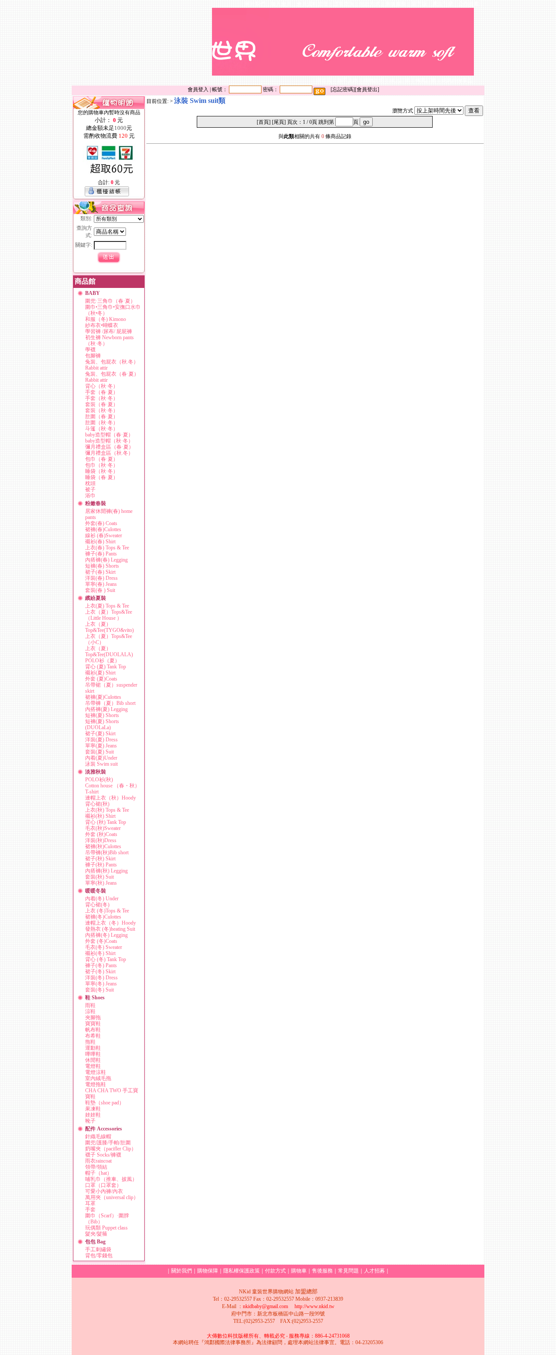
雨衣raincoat (98, 1161)
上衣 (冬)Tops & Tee (107, 911)
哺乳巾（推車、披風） (111, 1179)
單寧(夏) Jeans (101, 746)
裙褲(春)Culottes (103, 529)
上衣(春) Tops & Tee (107, 548)
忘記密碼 (342, 89)
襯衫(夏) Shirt (100, 673)
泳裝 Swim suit (101, 764)
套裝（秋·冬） (101, 410)
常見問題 (348, 1271)
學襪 (90, 350)
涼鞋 (90, 1011)
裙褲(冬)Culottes (103, 917)
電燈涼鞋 (95, 1072)
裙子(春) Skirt (100, 572)
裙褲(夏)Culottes (103, 697)
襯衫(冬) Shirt (100, 953)
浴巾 (90, 495)
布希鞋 (93, 1036)
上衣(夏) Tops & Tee (107, 606)
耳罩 (90, 1203)
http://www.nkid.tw (314, 1306)
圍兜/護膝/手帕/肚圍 (108, 1143)
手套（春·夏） (101, 392)
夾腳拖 (93, 1018)
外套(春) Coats (101, 523)
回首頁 (324, 80)
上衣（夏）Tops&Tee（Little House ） (108, 615)
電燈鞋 (93, 1066)
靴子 (90, 1121)
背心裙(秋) (97, 804)
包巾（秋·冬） (101, 465)
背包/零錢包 (99, 1256)
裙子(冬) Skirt (100, 971)
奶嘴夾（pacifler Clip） (110, 1149)
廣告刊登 (442, 4)
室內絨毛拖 (98, 1078)
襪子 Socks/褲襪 (103, 1155)
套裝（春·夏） (101, 404)
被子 (90, 489)
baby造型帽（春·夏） (109, 435)
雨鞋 (90, 1005)
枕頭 (90, 483)
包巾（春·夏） (101, 459)
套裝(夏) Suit (99, 752)
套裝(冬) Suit (99, 990)
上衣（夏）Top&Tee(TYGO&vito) (109, 627)
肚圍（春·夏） (101, 416)
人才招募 (374, 1271)
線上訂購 (399, 80)
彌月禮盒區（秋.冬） (109, 453)
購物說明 (373, 80)
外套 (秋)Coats (101, 834)
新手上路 (347, 80)
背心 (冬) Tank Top (105, 959)
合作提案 (468, 4)
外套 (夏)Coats (101, 679)
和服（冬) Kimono (105, 319)
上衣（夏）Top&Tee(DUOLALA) (109, 651)
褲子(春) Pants (101, 554)
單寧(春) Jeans (101, 584)
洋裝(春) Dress (101, 578)
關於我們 (255, 4)
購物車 (299, 1271)
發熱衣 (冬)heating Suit (110, 929)
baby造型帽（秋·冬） (109, 441)
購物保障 (207, 1271)
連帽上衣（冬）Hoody (110, 923)
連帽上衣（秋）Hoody (110, 798)
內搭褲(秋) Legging (106, 871)
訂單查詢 (343, 4)
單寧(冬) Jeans (101, 984)
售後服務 (395, 4)
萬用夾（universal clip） (112, 1197)
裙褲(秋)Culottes (103, 846)
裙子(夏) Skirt (100, 733)
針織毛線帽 (98, 1137)
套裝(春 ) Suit (100, 590)
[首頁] (264, 122)
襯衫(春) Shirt (100, 542)
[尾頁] (279, 122)
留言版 (419, 4)
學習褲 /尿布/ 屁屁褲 (108, 331)
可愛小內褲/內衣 (104, 1191)
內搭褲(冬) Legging (106, 935)
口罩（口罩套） (103, 1185)
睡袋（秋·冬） (101, 471)
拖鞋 (90, 1042)
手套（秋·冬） (101, 398)
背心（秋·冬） (101, 386)
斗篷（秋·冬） (101, 429)
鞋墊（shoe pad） (104, 1103)
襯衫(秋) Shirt (100, 816)
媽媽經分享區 (457, 80)
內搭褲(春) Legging (106, 560)
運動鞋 (93, 1048)
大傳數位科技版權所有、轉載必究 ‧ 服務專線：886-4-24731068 (278, 1336)
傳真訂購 (425, 80)
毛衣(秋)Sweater (103, 828)
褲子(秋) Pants (101, 865)
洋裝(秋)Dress (100, 840)
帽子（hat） (98, 1173)
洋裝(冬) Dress (101, 978)
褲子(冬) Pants (101, 965)
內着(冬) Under (102, 899)
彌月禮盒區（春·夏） (109, 447)
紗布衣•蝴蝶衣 (101, 325)
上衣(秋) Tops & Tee (107, 810)
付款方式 (369, 4)
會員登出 (367, 89)
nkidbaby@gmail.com (265, 1306)
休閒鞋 (93, 1060)
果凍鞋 (93, 1109)
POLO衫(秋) (99, 780)
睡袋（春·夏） (101, 477)
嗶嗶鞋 (93, 1054)
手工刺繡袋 (98, 1249)
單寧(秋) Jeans (101, 883)
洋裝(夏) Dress (101, 740)
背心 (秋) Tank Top (105, 822)
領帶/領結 (96, 1167)
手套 (90, 1209)
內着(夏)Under (101, 758)
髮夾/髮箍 (96, 1234)
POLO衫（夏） (102, 661)
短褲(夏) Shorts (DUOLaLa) (102, 724)
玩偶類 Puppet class (106, 1228)
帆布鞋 (93, 1030)
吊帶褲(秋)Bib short (107, 852)
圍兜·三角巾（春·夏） (110, 301)
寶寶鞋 (93, 1024)
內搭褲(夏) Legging (106, 709)
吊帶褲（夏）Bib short (110, 703)
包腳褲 (93, 356)
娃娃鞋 (93, 1115)
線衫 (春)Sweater (103, 535)
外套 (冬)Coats (101, 941)
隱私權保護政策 (241, 1271)
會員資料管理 (312, 4)
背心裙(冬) (97, 905)
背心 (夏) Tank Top (105, 667)
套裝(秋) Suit (99, 877)
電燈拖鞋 (95, 1084)
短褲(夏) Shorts (102, 715)
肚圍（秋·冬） (101, 423)
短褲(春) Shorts (102, 566)
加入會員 (281, 4)
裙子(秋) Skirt (100, 859)
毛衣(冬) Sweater (103, 947)
